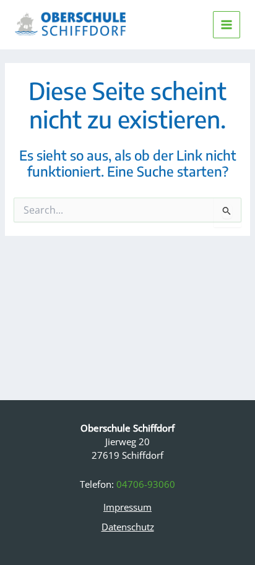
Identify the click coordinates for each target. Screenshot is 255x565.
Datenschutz (128, 527)
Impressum (127, 507)
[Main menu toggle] (226, 24)
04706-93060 (145, 484)
